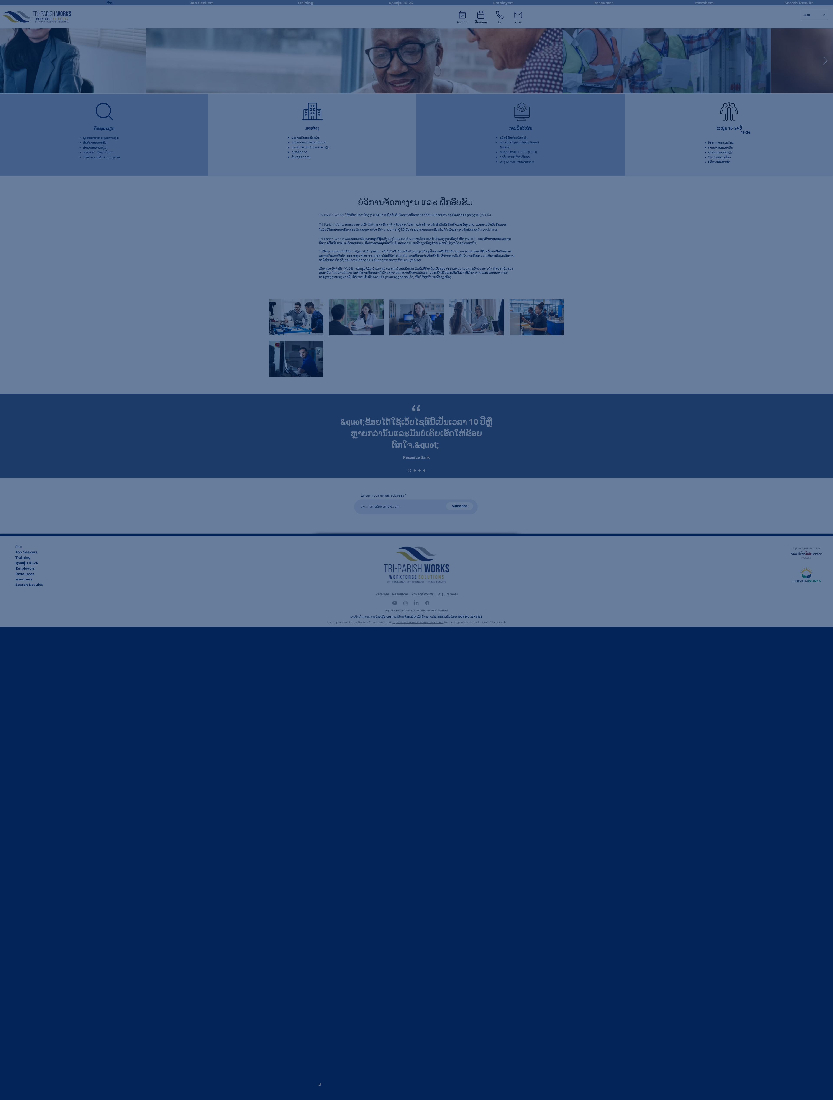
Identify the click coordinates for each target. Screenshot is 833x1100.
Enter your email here (415, 593)
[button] (455, 475)
